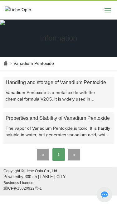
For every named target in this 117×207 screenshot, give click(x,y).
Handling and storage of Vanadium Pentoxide (56, 82)
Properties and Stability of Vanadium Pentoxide (58, 118)
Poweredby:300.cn (20, 176)
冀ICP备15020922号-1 (22, 188)
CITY (61, 176)
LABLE (46, 176)
